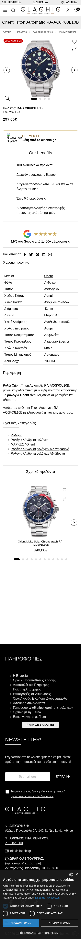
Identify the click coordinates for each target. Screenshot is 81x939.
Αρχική (7, 31)
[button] (34, 99)
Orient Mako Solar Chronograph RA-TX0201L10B (40, 543)
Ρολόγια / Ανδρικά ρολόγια (29, 440)
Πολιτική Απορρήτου (27, 689)
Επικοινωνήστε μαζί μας (30, 716)
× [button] (76, 874)
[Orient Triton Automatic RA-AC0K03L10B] (40, 68)
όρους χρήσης (39, 791)
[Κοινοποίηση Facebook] (25, 254)
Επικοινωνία (13, 2)
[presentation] (7, 70)
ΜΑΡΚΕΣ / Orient (23, 444)
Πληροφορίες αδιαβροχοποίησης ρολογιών (43, 707)
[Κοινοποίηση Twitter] (31, 254)
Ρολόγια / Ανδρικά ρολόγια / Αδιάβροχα (38, 453)
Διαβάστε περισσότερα (47, 897)
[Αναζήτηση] (13, 10)
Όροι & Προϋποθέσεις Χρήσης (34, 680)
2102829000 (14, 843)
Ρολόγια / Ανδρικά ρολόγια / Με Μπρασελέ (40, 449)
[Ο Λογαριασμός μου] (67, 10)
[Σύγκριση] (75, 49)
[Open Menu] (5, 10)
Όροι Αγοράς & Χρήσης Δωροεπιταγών (40, 698)
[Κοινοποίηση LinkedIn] (44, 254)
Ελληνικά (71, 2)
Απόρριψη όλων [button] (59, 923)
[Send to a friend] (50, 254)
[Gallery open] (7, 98)
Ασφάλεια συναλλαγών (29, 703)
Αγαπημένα (40, 2)
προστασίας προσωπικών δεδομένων (32, 796)
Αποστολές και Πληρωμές (31, 684)
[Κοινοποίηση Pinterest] (38, 254)
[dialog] (40, 904)
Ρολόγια (22, 31)
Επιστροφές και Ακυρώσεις (32, 694)
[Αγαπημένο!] (75, 41)
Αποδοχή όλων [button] (21, 923)
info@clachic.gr (20, 851)
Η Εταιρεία (20, 675)
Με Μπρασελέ (67, 31)
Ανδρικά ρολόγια (43, 31)
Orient (48, 276)
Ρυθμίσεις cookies (40, 724)
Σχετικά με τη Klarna (27, 712)
